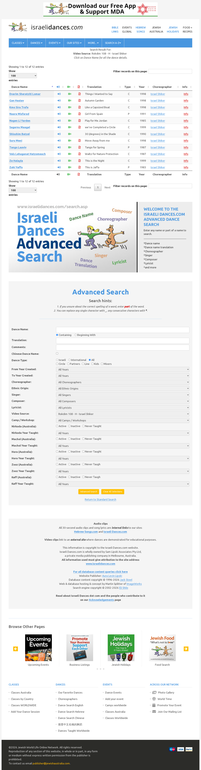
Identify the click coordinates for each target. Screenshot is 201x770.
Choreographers (67, 698)
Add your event (114, 698)
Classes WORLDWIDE (23, 705)
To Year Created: (22, 375)
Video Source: (20, 413)
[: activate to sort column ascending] (59, 87)
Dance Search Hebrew (71, 711)
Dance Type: (19, 360)
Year (142, 86)
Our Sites (73, 42)
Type (127, 86)
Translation (94, 86)
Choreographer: (21, 381)
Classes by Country (22, 698)
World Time (164, 698)
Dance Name (19, 86)
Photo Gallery (165, 692)
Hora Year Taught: (23, 458)
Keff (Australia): (22, 477)
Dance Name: (20, 329)
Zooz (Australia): (22, 464)
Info (184, 86)
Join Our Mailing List (169, 711)
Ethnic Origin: (20, 388)
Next (108, 187)
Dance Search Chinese (71, 717)
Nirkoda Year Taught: (25, 432)
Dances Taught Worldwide (74, 730)
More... (92, 42)
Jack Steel (126, 579)
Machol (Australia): (24, 439)
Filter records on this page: (130, 71)
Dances (36, 42)
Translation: (19, 340)
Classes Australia (21, 692)
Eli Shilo (123, 587)
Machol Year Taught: (25, 445)
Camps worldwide (116, 705)
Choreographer (162, 86)
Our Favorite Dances (70, 692)
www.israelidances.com (100, 563)
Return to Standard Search (100, 499)
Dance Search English (70, 705)
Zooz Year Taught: (23, 470)
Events (54, 42)
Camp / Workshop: (23, 420)
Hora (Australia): (22, 451)
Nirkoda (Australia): (24, 426)
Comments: (19, 346)
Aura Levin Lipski (112, 575)
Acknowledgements (101, 599)
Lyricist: (17, 407)
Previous (86, 187)
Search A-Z (112, 42)
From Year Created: (24, 369)
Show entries (13, 75)
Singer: (16, 394)
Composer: (18, 400)
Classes (17, 42)
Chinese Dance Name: (25, 353)
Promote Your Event (168, 705)
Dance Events (113, 692)
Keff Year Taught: (23, 483)
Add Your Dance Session (25, 711)
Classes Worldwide (116, 717)
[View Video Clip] (69, 93)
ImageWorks (134, 583)
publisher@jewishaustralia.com (51, 763)
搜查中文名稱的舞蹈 (70, 724)
